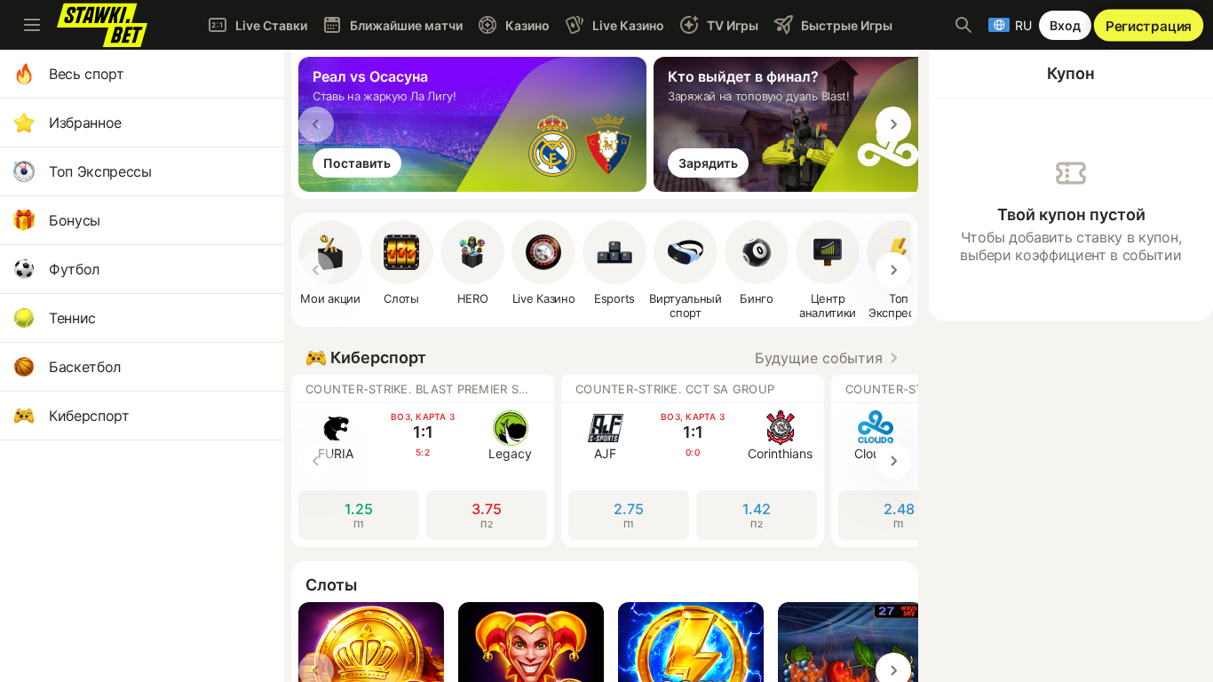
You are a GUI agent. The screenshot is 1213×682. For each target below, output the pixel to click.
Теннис (72, 318)
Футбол (74, 269)
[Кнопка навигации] (32, 25)
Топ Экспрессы (100, 171)
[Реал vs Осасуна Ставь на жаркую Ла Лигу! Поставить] (476, 186)
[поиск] (963, 25)
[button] (472, 262)
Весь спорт (86, 74)
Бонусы (74, 220)
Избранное (85, 122)
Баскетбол (85, 367)
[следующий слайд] (893, 124)
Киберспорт (89, 415)
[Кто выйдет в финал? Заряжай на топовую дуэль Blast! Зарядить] (831, 186)
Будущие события (819, 358)
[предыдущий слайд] (316, 124)
